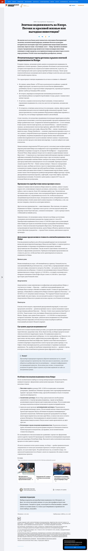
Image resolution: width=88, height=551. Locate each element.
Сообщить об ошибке (61, 490)
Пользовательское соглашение (29, 538)
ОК (74, 547)
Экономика (28, 1)
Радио (73, 5)
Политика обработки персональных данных (46, 538)
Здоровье (36, 1)
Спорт (57, 1)
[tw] (49, 36)
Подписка (81, 5)
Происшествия (73, 1)
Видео (14, 1)
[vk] (42, 36)
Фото (9, 1)
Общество (20, 1)
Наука (52, 1)
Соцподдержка (44, 1)
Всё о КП (19, 538)
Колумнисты (64, 1)
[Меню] (2, 1)
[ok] (45, 36)
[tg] (38, 36)
